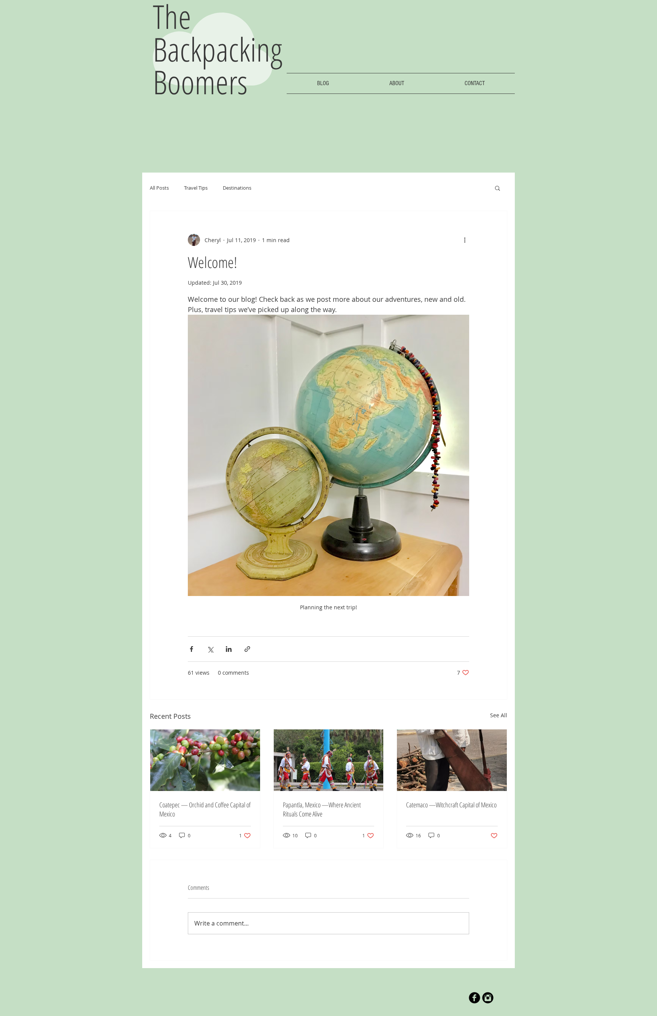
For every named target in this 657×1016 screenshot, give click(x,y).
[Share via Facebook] (191, 649)
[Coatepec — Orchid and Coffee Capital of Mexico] (205, 760)
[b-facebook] (474, 997)
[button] (497, 188)
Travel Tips (196, 187)
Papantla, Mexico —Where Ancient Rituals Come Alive (322, 809)
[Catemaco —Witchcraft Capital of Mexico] (452, 760)
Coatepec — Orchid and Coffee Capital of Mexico (205, 809)
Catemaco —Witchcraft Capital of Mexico (451, 804)
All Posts (159, 187)
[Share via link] (247, 649)
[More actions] (464, 239)
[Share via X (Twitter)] (210, 649)
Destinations (237, 187)
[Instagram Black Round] (488, 997)
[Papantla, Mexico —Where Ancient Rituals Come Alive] (329, 760)
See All (498, 715)
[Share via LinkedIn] (228, 649)
